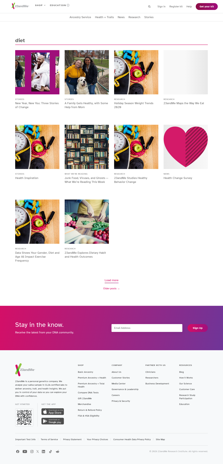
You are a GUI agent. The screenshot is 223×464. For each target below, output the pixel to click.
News (121, 17)
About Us (116, 372)
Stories (148, 17)
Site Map (160, 439)
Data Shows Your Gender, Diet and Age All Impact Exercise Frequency (37, 256)
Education (58, 5)
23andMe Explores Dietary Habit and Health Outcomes (85, 254)
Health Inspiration (26, 178)
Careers (116, 395)
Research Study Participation (187, 397)
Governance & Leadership (125, 389)
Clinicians (150, 372)
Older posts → (111, 288)
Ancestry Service (80, 17)
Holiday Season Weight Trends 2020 (133, 105)
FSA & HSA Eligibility (88, 415)
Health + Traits (104, 17)
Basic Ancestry (85, 372)
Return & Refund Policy (90, 410)
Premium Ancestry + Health (92, 377)
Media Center (119, 383)
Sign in (162, 6)
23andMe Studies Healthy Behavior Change (130, 180)
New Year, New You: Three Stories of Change (37, 105)
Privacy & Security (121, 401)
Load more (112, 280)
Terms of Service (49, 439)
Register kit (176, 6)
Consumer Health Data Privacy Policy (132, 439)
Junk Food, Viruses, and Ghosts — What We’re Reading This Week (86, 180)
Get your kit (207, 6)
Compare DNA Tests (88, 392)
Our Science (185, 383)
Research (134, 17)
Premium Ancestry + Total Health (91, 385)
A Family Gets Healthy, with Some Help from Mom (86, 105)
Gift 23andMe (85, 398)
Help (189, 6)
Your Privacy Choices (97, 439)
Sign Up (198, 328)
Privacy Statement (72, 439)
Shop (39, 5)
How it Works (186, 377)
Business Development (157, 383)
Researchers (151, 377)
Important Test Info (25, 439)
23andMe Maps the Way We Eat (184, 103)
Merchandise (84, 404)
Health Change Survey (178, 178)
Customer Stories (121, 377)
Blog (181, 372)
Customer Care (187, 389)
